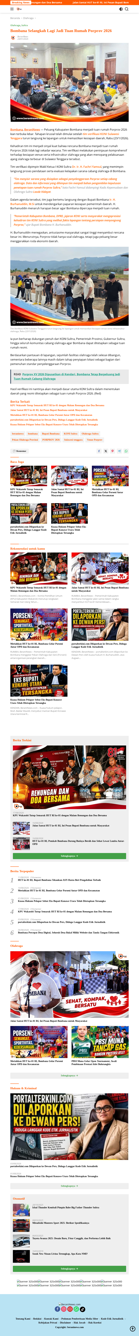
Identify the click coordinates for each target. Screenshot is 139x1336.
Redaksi (37, 1319)
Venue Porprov (94, 440)
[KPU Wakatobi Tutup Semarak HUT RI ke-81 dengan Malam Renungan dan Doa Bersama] (28, 476)
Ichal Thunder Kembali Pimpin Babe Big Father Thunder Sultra (65, 1207)
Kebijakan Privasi (47, 1322)
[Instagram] (63, 1309)
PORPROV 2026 (51, 440)
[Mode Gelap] (121, 9)
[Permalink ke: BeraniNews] (13, 37)
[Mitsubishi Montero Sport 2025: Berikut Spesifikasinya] (21, 1225)
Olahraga (15, 25)
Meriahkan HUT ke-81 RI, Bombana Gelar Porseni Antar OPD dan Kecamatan (51, 415)
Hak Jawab (79, 1322)
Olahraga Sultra (90, 433)
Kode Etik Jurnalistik (112, 1319)
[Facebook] (57, 1309)
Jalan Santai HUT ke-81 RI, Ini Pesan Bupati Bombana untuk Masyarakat (73, 2)
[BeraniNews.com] (33, 9)
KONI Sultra (70, 433)
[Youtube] (70, 1309)
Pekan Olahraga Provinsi (25, 440)
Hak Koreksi (94, 1322)
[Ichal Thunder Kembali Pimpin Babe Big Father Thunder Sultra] (21, 1210)
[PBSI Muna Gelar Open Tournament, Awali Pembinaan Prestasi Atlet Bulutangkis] (100, 1042)
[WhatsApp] (76, 1309)
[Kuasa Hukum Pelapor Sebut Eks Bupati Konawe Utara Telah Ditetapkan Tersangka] (69, 513)
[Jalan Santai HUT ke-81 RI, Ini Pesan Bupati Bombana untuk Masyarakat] (69, 476)
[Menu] (12, 9)
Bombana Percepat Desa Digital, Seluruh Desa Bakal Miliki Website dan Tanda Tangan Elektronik (68, 932)
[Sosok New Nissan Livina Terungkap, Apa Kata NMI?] (21, 1256)
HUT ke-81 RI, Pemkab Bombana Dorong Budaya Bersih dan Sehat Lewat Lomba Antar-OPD (78, 842)
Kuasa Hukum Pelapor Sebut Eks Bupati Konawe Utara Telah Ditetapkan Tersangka (54, 424)
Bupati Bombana (50, 433)
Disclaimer (65, 1322)
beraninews (18, 433)
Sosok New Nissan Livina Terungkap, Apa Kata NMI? (60, 1254)
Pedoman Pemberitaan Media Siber (79, 1319)
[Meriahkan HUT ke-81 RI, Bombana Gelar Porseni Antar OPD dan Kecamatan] (110, 476)
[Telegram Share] (119, 451)
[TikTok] (82, 1309)
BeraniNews (22, 36)
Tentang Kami (23, 1319)
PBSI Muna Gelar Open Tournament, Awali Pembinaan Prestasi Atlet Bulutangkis (94, 1063)
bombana (33, 433)
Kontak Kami (51, 1319)
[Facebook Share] (99, 451)
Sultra (24, 25)
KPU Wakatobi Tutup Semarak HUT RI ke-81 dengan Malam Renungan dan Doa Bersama (57, 405)
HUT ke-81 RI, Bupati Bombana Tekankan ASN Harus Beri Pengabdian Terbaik (59, 880)
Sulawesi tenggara (73, 440)
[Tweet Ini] (105, 451)
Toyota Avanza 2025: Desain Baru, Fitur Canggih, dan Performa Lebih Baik (71, 1238)
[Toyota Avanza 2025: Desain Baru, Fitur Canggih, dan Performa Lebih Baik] (21, 1241)
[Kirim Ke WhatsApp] (126, 451)
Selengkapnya (68, 856)
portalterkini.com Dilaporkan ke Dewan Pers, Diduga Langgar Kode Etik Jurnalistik (54, 420)
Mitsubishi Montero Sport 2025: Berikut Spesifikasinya (60, 1223)
